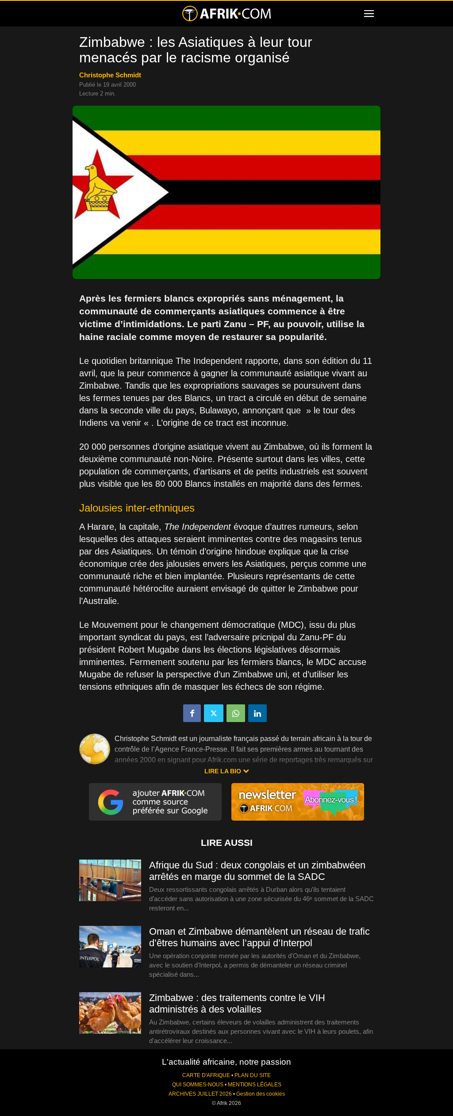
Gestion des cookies (260, 1094)
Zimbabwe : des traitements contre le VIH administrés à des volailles (237, 1003)
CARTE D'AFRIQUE (206, 1075)
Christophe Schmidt (110, 75)
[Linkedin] (257, 713)
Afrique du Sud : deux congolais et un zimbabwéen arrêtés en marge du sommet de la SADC (257, 871)
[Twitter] (213, 713)
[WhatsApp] (235, 713)
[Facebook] (192, 713)
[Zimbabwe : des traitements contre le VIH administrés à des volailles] (110, 1013)
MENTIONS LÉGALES (254, 1085)
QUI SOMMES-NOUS (197, 1085)
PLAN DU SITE (252, 1075)
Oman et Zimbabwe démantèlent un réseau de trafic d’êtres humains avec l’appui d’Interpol (259, 937)
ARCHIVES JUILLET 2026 (200, 1094)
